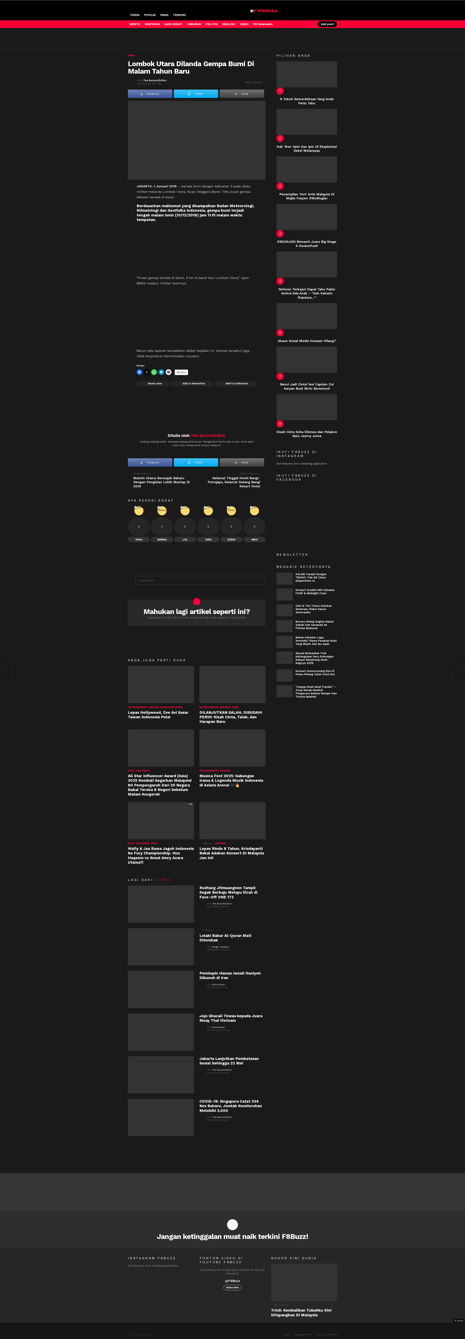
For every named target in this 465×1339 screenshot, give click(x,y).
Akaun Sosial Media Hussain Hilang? (307, 341)
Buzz (131, 770)
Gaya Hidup (142, 770)
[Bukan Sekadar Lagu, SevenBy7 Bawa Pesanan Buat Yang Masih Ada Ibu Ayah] (284, 642)
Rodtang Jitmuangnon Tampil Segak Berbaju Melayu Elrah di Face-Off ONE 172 (228, 892)
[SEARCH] (304, 24)
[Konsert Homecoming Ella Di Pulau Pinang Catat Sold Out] (284, 675)
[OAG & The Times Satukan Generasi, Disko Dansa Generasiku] (284, 610)
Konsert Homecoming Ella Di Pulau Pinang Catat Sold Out (315, 672)
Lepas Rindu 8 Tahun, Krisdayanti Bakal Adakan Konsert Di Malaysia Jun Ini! (231, 853)
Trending (179, 15)
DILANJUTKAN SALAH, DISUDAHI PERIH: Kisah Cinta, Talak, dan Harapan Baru (230, 717)
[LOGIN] (310, 24)
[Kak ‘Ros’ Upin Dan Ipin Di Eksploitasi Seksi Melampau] (306, 122)
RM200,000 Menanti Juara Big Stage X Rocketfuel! (306, 244)
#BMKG (189, 257)
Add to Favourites (194, 383)
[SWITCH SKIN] (298, 24)
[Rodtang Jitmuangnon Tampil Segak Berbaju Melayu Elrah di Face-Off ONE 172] (161, 904)
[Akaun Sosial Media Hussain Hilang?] (306, 316)
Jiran (235, 707)
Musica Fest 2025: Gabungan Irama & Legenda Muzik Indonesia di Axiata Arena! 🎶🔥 (231, 780)
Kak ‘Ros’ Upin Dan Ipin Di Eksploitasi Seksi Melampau (307, 149)
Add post (327, 24)
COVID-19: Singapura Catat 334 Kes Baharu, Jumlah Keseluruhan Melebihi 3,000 (230, 1106)
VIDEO (244, 24)
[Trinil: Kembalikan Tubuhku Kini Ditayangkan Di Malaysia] (304, 1282)
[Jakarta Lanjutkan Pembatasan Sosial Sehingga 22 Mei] (161, 1075)
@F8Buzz (232, 1281)
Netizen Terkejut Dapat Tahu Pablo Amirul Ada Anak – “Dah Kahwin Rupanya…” (307, 293)
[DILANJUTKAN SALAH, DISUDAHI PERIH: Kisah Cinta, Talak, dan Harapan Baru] (232, 684)
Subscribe (232, 1287)
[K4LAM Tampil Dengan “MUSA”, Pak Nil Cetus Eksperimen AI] (284, 579)
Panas (164, 15)
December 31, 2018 (225, 266)
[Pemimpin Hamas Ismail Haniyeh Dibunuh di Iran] (161, 989)
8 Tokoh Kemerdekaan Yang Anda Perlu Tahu (306, 101)
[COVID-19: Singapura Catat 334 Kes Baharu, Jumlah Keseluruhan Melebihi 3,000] (161, 1117)
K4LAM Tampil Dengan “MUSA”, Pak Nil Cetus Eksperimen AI (311, 577)
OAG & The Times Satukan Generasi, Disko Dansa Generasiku (314, 609)
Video (154, 843)
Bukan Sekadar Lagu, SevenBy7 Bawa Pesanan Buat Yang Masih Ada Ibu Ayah (316, 641)
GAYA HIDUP (173, 24)
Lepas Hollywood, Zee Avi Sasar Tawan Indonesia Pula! (158, 714)
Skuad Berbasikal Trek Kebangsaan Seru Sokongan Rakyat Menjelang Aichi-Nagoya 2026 (314, 658)
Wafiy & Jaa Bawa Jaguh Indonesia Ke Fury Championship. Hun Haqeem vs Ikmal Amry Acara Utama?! (161, 855)
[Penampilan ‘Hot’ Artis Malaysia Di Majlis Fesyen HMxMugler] (306, 169)
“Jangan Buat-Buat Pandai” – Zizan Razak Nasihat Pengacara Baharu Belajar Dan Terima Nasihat (316, 691)
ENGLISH (228, 24)
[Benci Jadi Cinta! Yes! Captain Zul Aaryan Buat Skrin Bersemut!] (306, 359)
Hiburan (153, 707)
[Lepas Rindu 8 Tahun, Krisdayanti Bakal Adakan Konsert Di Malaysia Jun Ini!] (232, 820)
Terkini (135, 15)
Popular (150, 15)
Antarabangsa (137, 707)
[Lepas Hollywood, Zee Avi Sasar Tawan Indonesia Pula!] (161, 684)
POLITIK (212, 24)
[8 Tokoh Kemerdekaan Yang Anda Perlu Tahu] (306, 74)
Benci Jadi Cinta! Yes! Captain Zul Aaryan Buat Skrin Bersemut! (307, 386)
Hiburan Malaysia (171, 707)
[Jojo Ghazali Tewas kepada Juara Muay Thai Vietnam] (161, 1032)
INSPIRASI (152, 24)
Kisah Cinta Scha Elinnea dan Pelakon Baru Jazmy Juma (306, 434)
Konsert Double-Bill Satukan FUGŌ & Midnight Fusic (315, 591)
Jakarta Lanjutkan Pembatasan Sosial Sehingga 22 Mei (229, 1060)
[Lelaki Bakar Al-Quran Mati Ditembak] (161, 946)
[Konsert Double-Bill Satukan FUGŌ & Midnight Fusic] (284, 594)
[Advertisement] (194, 38)
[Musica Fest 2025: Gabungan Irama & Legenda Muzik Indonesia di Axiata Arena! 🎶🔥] (232, 748)
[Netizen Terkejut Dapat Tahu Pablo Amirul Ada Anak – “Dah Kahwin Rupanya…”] (306, 264)
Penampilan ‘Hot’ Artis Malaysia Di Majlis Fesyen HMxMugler (306, 196)
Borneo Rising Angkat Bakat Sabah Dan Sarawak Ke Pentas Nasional (315, 625)
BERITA (135, 24)
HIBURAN (194, 24)
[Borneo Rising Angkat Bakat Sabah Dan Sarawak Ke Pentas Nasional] (284, 626)
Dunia (164, 880)
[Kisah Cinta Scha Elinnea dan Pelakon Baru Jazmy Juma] (306, 407)
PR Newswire (263, 24)
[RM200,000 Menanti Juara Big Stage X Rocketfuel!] (306, 217)
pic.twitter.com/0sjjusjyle (225, 257)
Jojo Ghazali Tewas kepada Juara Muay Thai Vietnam (230, 1018)
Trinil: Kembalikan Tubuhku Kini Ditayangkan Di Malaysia (301, 1312)
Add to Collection (237, 383)
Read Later (155, 383)
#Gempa (153, 241)
